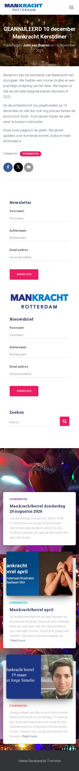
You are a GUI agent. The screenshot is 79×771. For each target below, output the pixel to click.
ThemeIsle (54, 761)
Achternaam (18, 230)
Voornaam (16, 211)
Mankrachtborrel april (31, 609)
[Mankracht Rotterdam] (25, 7)
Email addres (18, 250)
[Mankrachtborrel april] (39, 573)
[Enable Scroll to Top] (70, 762)
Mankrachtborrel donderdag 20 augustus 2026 (37, 508)
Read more (18, 640)
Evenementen (30, 154)
